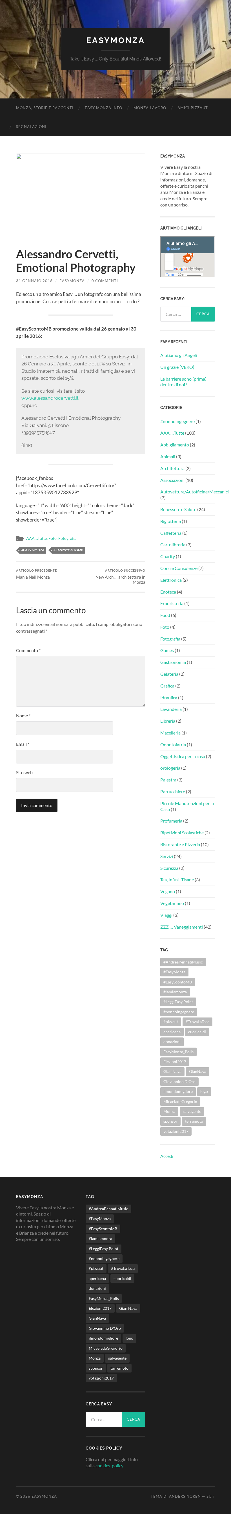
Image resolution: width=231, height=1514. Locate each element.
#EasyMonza (33, 550)
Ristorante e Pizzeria (180, 844)
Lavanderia (171, 709)
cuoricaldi (197, 1031)
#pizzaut (170, 1021)
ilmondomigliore (178, 1091)
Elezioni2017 (174, 1061)
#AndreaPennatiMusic (183, 962)
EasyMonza (115, 40)
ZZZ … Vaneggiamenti (181, 926)
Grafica (167, 685)
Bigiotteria (170, 521)
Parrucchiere (172, 791)
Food (165, 615)
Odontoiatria (173, 744)
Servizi (166, 856)
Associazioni (172, 480)
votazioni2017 (175, 1131)
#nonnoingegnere (177, 421)
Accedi (166, 1156)
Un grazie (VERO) (177, 367)
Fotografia (67, 538)
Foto (52, 538)
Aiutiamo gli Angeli (178, 355)
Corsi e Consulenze (178, 568)
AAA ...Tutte (36, 538)
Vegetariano (172, 903)
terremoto (194, 1121)
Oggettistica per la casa (182, 756)
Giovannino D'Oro (179, 1081)
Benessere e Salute (178, 509)
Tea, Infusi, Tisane (177, 879)
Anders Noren (185, 1496)
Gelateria (169, 674)
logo (204, 1091)
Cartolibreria (172, 544)
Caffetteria (170, 533)
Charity (167, 556)
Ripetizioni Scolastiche (182, 832)
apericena (172, 1031)
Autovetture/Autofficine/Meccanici (194, 491)
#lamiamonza (175, 991)
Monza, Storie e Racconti (45, 107)
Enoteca (168, 591)
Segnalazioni (31, 126)
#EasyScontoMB (68, 550)
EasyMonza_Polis (178, 1051)
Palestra (168, 779)
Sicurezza (169, 868)
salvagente (192, 1111)
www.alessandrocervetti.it (50, 398)
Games (167, 650)
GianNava (197, 1071)
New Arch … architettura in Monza (120, 577)
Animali (167, 456)
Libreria (167, 721)
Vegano (167, 891)
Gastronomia (173, 662)
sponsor (170, 1121)
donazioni (172, 1041)
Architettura (172, 468)
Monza (169, 1111)
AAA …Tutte (172, 432)
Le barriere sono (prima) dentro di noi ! (183, 381)
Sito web (24, 772)
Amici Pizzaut (192, 107)
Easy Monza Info (103, 107)
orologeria (170, 768)
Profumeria (171, 820)
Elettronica (171, 580)
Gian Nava (172, 1071)
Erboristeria (171, 603)
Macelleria (170, 732)
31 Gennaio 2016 (34, 280)
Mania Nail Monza (36, 574)
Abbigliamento (174, 444)
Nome (23, 715)
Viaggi (166, 915)
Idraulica (168, 697)
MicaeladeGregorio (180, 1101)
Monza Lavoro (150, 107)
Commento (28, 650)
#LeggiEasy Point (178, 1001)
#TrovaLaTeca (197, 1021)
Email (22, 744)
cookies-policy (109, 1465)
